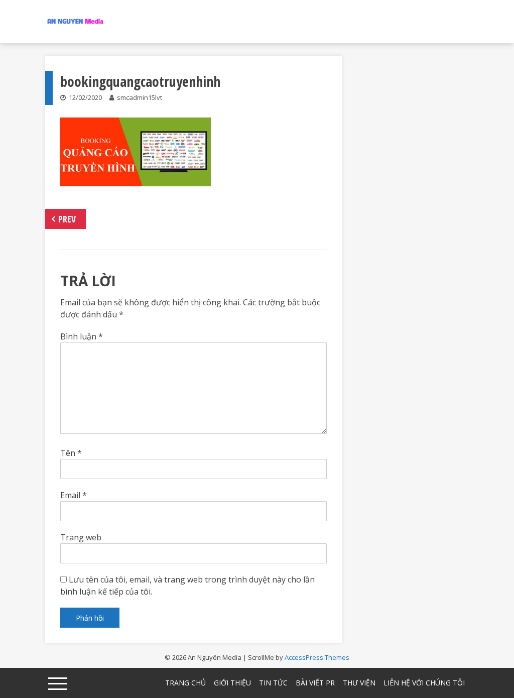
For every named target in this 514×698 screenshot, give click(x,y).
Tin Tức (273, 682)
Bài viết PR (315, 682)
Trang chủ (185, 682)
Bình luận (81, 336)
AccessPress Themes (317, 657)
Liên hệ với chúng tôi (424, 682)
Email (73, 495)
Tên (71, 452)
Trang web (80, 537)
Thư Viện (359, 682)
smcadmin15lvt (139, 97)
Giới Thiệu (232, 682)
